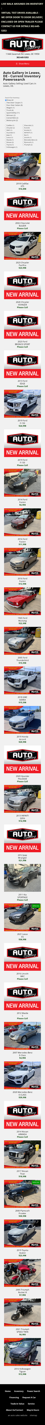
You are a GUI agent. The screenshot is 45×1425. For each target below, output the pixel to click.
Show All (10, 100)
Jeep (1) (9, 135)
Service (31, 1403)
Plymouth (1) (28, 142)
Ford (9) (27, 128)
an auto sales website (17, 1415)
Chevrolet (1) (28, 125)
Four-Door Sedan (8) (15, 105)
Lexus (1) (10, 137)
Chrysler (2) (11, 128)
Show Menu (22, 63)
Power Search (33, 1391)
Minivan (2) (11, 115)
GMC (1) (9, 130)
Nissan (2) (10, 142)
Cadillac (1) (10, 125)
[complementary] (38, 1418)
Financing (14, 1397)
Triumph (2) (28, 145)
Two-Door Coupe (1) (14, 102)
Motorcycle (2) (12, 120)
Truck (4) (10, 110)
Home (8, 1391)
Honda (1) (27, 130)
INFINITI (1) (28, 133)
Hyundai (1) (11, 133)
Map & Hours (33, 1410)
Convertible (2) (12, 118)
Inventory (19, 1391)
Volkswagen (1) (12, 147)
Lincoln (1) (27, 137)
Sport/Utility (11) (13, 113)
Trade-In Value (17, 1403)
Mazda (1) (10, 140)
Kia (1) (26, 135)
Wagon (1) (11, 108)
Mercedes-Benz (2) (30, 140)
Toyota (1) (10, 145)
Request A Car (29, 1397)
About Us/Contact (14, 1410)
